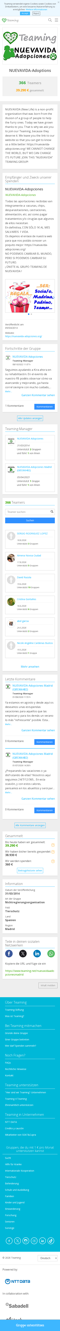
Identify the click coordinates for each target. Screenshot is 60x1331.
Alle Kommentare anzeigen (30, 825)
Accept (25, 13)
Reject (36, 13)
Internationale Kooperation (19, 1170)
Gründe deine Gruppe (16, 1033)
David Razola (24, 577)
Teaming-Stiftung (14, 1009)
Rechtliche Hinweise (15, 1069)
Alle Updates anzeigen (30, 418)
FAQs (8, 1062)
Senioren (9, 1221)
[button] (28, 314)
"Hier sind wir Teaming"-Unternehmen (25, 1092)
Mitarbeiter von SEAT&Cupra (20, 1134)
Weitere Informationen (36, 9)
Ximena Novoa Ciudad (29, 555)
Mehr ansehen (30, 666)
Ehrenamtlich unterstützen (19, 1105)
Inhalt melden (48, 985)
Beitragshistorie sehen (30, 870)
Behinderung (12, 1183)
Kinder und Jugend (14, 1202)
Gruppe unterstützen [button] (30, 1325)
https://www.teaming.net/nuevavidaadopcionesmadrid (29, 973)
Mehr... (8, 391)
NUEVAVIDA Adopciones (27, 356)
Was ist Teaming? (14, 1016)
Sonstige (9, 1228)
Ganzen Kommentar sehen (38, 395)
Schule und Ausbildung (17, 1189)
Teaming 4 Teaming (16, 1098)
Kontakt (9, 1075)
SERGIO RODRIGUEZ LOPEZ (32, 533)
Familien (9, 1196)
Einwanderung (12, 1208)
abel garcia (23, 621)
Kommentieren (44, 406)
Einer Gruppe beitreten (17, 1039)
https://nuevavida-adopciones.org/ (23, 336)
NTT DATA (11, 1122)
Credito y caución (14, 1128)
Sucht (8, 1157)
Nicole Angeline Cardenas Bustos (35, 643)
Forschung (10, 1215)
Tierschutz (10, 1177)
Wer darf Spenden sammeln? (20, 1045)
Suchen (30, 520)
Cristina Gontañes (26, 599)
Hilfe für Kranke (13, 1164)
